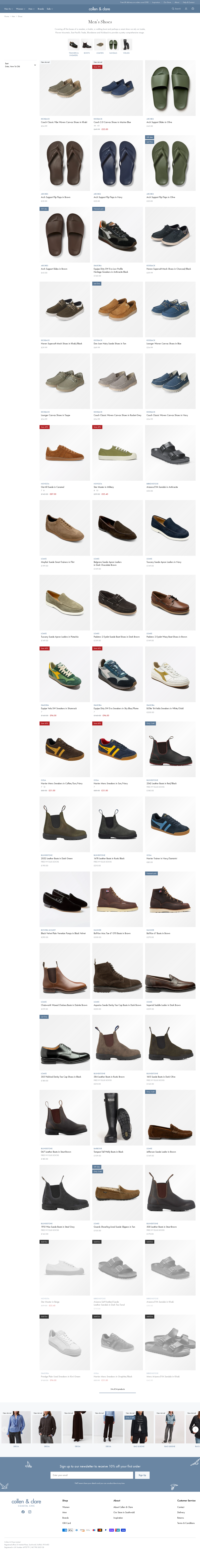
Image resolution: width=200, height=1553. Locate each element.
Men (30, 8)
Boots (87, 53)
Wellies (126, 53)
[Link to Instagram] (29, 1511)
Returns (180, 1517)
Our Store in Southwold (124, 1512)
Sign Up (142, 1475)
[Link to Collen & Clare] (26, 1503)
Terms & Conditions (186, 1523)
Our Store (167, 2)
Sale (49, 8)
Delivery (181, 1512)
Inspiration (156, 2)
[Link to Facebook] (23, 1511)
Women (19, 8)
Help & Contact (188, 2)
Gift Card (66, 1523)
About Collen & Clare (123, 1507)
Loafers (100, 53)
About (177, 2)
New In (7, 8)
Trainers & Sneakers (73, 54)
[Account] (186, 8)
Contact (180, 1507)
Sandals (113, 53)
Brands (41, 8)
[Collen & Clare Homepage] (100, 8)
